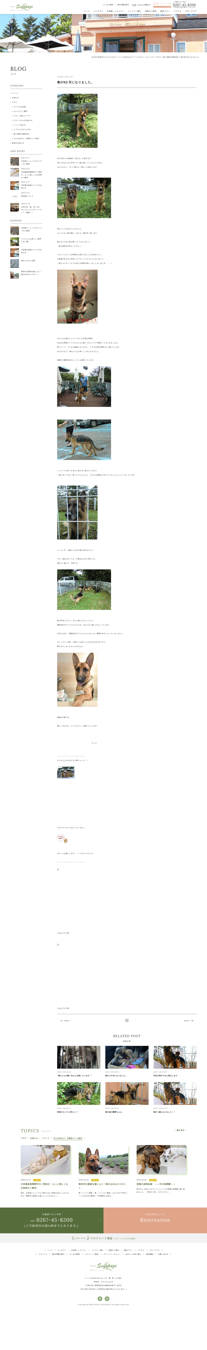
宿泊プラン (165, 11)
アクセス (177, 11)
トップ (87, 11)
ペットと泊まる (20, 125)
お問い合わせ (163, 1254)
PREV (67, 1021)
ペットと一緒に (134, 11)
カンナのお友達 (20, 107)
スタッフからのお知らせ (23, 120)
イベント (15, 93)
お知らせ (15, 98)
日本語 (134, 5)
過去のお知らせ (18, 143)
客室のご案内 (151, 11)
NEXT (186, 1021)
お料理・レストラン (115, 11)
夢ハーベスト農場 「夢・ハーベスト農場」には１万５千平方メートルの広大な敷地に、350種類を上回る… (103, 1188)
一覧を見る (180, 1130)
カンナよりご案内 (20, 111)
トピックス (43, 1254)
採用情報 (149, 1254)
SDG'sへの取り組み (133, 1254)
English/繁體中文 (144, 5)
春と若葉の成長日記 (21, 134)
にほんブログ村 (63, 933)
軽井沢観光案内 (123, 5)
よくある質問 (108, 5)
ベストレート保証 (91, 1254)
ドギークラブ (191, 11)
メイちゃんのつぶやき (22, 129)
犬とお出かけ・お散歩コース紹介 (26, 138)
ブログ (14, 102)
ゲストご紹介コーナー (22, 116)
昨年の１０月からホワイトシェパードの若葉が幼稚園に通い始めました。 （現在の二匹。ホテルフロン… (161, 1186)
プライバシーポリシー (112, 1254)
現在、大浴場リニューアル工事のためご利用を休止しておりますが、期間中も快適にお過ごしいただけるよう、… (45, 1188)
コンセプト (98, 11)
